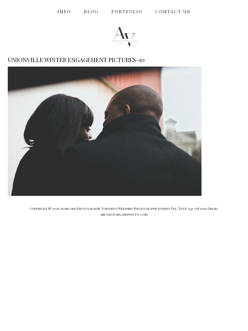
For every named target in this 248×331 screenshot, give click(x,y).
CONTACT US (173, 11)
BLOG (91, 11)
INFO (64, 11)
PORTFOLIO (126, 11)
